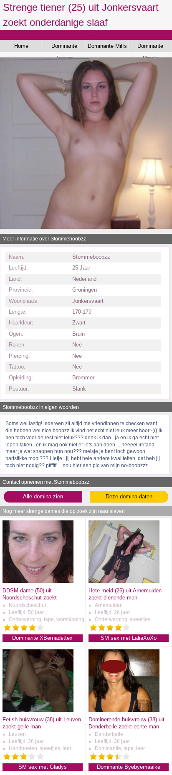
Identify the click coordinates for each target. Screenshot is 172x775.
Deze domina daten (129, 496)
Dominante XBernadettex (42, 638)
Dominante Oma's (150, 47)
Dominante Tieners (64, 47)
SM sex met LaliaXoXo (129, 638)
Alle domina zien (43, 496)
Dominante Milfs (107, 46)
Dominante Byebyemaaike (128, 767)
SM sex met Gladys (42, 767)
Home (21, 46)
